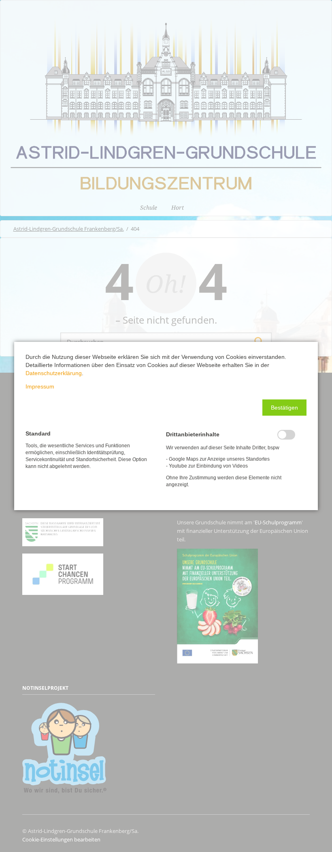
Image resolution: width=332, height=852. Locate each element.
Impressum (40, 386)
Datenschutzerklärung (54, 373)
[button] (284, 407)
